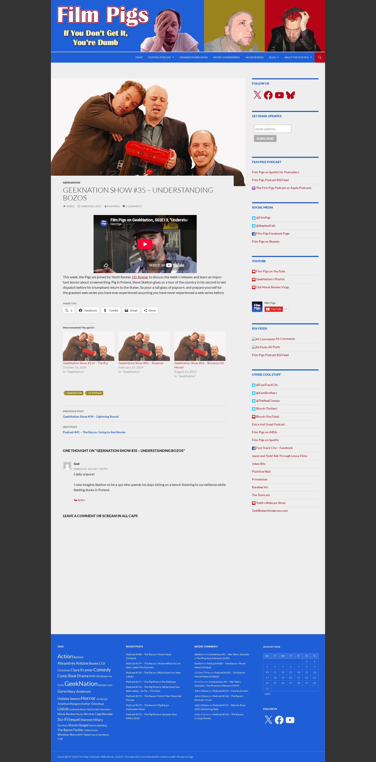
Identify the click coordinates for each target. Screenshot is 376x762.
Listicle (63, 709)
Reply (81, 500)
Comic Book (67, 676)
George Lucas (105, 685)
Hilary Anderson (78, 691)
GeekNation (71, 182)
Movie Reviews (254, 57)
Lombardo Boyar (77, 709)
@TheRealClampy (267, 400)
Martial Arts (93, 709)
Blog (272, 57)
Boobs (94, 663)
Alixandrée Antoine (73, 663)
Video (70, 206)
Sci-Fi (62, 719)
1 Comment (134, 206)
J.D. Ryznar (140, 277)
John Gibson (202, 690)
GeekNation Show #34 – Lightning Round (91, 414)
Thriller (78, 730)
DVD (92, 676)
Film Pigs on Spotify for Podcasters (275, 172)
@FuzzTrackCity (266, 385)
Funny (60, 685)
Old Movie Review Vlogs (272, 287)
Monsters (105, 709)
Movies (79, 714)
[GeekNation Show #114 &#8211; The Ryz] (88, 346)
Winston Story (67, 734)
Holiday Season (69, 698)
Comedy (102, 669)
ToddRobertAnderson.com (270, 510)
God (76, 463)
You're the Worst (100, 734)
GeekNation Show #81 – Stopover (141, 363)
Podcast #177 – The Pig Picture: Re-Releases (151, 681)
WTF (80, 734)
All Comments (285, 338)
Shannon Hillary (91, 720)
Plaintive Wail (261, 471)
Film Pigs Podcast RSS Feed (270, 180)
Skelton (199, 654)
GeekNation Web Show (194, 57)
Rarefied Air (260, 487)
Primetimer (260, 479)
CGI (102, 663)
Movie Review (66, 714)
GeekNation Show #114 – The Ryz (85, 363)
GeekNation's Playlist (270, 279)
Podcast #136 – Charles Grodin (230, 690)
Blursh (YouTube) (267, 416)
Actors (79, 657)
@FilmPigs (262, 217)
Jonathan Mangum (69, 703)
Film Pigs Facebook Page (272, 233)
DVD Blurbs (102, 676)
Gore (61, 691)
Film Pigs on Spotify (265, 440)
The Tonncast (261, 495)
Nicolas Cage (92, 714)
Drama (82, 676)
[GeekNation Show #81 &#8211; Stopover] (144, 346)
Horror (88, 698)
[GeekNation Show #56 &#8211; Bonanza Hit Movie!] (200, 346)
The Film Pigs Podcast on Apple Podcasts (283, 188)
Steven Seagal (78, 725)
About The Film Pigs (296, 57)
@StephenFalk (265, 225)
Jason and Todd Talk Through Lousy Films (279, 456)
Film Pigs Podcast (159, 57)
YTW (60, 738)
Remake (107, 714)
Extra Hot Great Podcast (268, 424)
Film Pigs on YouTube (270, 271)
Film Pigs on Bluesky (266, 241)
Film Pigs (113, 206)
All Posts (273, 347)
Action (65, 656)
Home (139, 57)
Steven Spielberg (98, 725)
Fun (110, 676)
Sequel (74, 719)
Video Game (91, 730)
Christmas (63, 670)
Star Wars (62, 725)
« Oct (267, 693)
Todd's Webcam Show (270, 503)
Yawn (87, 734)
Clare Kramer (82, 670)
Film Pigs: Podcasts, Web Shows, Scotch (101, 756)
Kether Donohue (92, 703)
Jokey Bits (258, 463)
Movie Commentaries (226, 57)
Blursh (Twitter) (266, 408)
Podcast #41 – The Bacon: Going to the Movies (94, 429)
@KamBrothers (266, 393)
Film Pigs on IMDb (264, 432)
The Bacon (64, 730)
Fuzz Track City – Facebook (274, 448)
